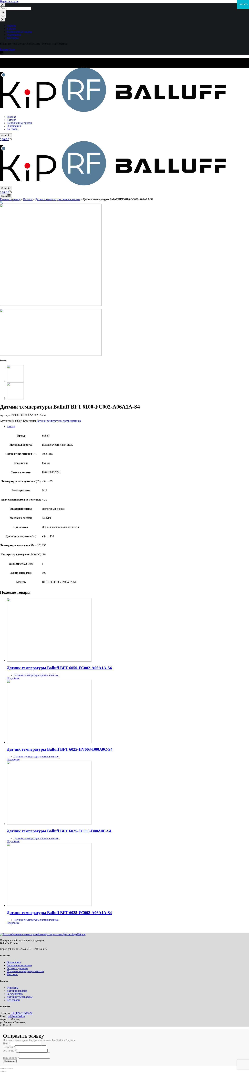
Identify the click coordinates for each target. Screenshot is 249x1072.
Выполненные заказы (19, 965)
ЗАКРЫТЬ (243, 4)
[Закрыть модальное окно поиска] (2, 5)
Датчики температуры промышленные (57, 199)
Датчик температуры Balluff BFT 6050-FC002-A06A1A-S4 (59, 668)
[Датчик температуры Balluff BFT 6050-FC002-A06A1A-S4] (49, 660)
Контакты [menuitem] (12, 37)
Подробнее (13, 678)
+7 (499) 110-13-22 (21, 1013)
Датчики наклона (17, 990)
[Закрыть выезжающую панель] (2, 20)
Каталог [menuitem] (11, 28)
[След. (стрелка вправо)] (4, 1071)
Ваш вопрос (11, 1057)
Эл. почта (9, 1050)
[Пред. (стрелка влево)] (1, 1071)
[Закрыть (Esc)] (1, 1068)
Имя (6, 1043)
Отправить (9, 1061)
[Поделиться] (4, 1068)
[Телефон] (1, 53)
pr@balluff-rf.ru (16, 1016)
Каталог (28, 199)
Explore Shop (7, 49)
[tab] (128, 426)
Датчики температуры (20, 996)
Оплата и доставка (17, 968)
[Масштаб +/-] (11, 1068)
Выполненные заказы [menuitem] (19, 31)
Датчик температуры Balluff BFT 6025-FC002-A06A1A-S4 (59, 912)
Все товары (13, 999)
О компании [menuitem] (14, 34)
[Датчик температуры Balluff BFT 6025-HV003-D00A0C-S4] (49, 742)
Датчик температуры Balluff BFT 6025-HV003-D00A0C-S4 (59, 749)
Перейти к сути (9, 1)
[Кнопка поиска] (3, 14)
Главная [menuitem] (11, 25)
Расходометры (15, 993)
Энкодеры (12, 987)
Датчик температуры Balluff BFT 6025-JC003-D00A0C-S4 (59, 831)
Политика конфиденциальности (25, 971)
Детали (11, 426)
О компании (14, 962)
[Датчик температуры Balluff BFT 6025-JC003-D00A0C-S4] (49, 823)
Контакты (12, 974)
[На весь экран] (8, 1068)
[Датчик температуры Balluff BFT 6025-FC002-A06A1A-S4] (49, 905)
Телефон (9, 1047)
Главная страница (10, 199)
